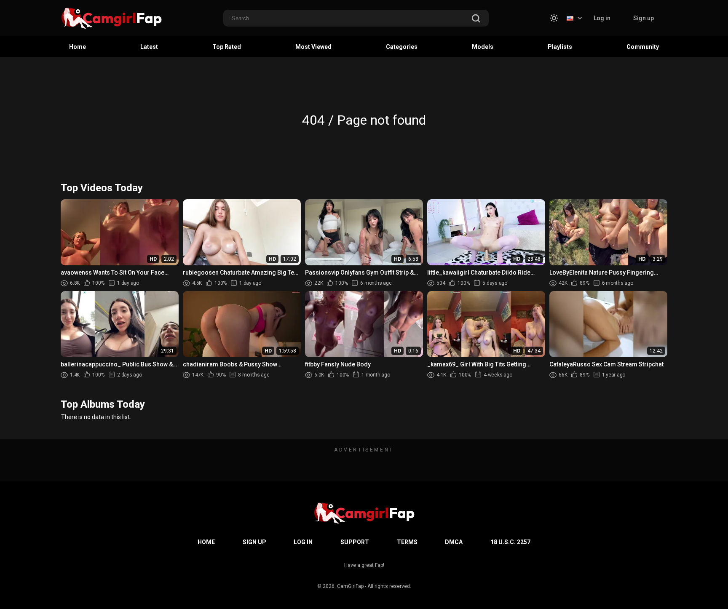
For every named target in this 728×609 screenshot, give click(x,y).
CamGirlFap (350, 586)
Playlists (560, 46)
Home (77, 46)
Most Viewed (313, 46)
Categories (402, 46)
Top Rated (226, 46)
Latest (149, 46)
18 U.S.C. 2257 (510, 542)
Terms (407, 542)
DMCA (454, 542)
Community (642, 46)
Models (482, 46)
